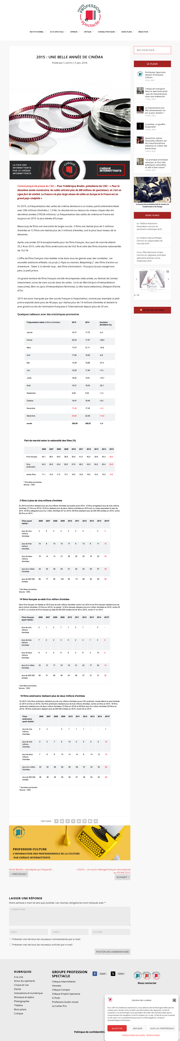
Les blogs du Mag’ (154, 310)
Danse (18, 989)
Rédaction (143, 32)
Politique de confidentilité (90, 1032)
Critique (87, 32)
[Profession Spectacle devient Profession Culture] (140, 74)
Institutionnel (36, 32)
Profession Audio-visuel (65, 1001)
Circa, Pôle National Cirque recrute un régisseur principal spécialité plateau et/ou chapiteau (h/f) (151, 256)
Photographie (21, 1001)
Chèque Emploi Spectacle (66, 993)
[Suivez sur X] (113, 973)
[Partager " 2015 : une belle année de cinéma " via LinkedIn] (79, 821)
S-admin (68, 62)
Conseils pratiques (106, 32)
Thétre (18, 1005)
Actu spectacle (57, 32)
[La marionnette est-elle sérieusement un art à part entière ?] (140, 109)
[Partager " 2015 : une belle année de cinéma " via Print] (96, 821)
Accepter (117, 1028)
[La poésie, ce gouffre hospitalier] (140, 126)
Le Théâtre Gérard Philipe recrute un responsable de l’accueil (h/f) (149, 241)
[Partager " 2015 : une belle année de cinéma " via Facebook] (56, 821)
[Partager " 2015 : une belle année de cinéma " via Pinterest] (73, 821)
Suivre (102, 973)
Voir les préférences (162, 1028)
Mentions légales (153, 1035)
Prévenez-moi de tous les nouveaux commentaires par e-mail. (46, 939)
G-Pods (56, 997)
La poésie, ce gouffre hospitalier (155, 125)
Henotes (56, 985)
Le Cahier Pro (59, 1006)
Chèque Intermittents (64, 981)
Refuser (137, 1028)
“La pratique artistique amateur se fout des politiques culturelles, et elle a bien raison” (156, 163)
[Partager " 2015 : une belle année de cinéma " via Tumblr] (67, 821)
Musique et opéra (24, 997)
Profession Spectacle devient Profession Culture (155, 75)
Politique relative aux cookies (133, 1035)
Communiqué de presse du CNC (36, 186)
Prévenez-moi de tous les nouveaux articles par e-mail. (42, 944)
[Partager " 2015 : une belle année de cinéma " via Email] (90, 821)
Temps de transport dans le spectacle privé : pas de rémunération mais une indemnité (156, 92)
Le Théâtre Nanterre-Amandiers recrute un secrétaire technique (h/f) (149, 226)
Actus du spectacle (24, 980)
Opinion (73, 32)
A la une (19, 976)
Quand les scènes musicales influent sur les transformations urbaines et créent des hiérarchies (156, 143)
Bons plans (127, 32)
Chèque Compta (61, 989)
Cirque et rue (21, 984)
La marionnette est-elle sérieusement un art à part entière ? (155, 110)
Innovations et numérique (28, 993)
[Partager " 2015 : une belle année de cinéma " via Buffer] (84, 821)
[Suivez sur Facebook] (95, 973)
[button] (174, 1000)
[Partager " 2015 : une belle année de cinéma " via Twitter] (62, 821)
